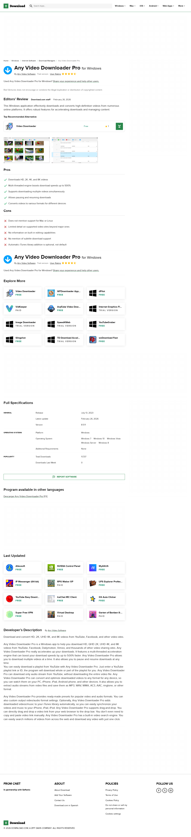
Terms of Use (111, 795)
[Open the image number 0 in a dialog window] (27, 150)
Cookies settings (113, 813)
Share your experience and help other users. (76, 81)
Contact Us (59, 800)
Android (153, 6)
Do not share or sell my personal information (116, 807)
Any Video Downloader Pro (57, 68)
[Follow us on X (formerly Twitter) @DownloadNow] (164, 790)
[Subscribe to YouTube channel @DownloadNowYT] (170, 790)
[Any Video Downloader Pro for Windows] (8, 70)
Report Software (67, 477)
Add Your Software (63, 795)
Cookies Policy (112, 800)
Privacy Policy (111, 790)
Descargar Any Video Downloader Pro (23, 496)
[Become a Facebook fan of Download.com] (158, 790)
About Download (62, 790)
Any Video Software (57, 630)
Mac (132, 6)
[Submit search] (31, 6)
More (180, 6)
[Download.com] (14, 6)
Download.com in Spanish (66, 805)
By (25, 74)
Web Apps (167, 6)
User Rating (55, 74)
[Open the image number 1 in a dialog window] (75, 150)
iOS (141, 6)
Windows (119, 6)
